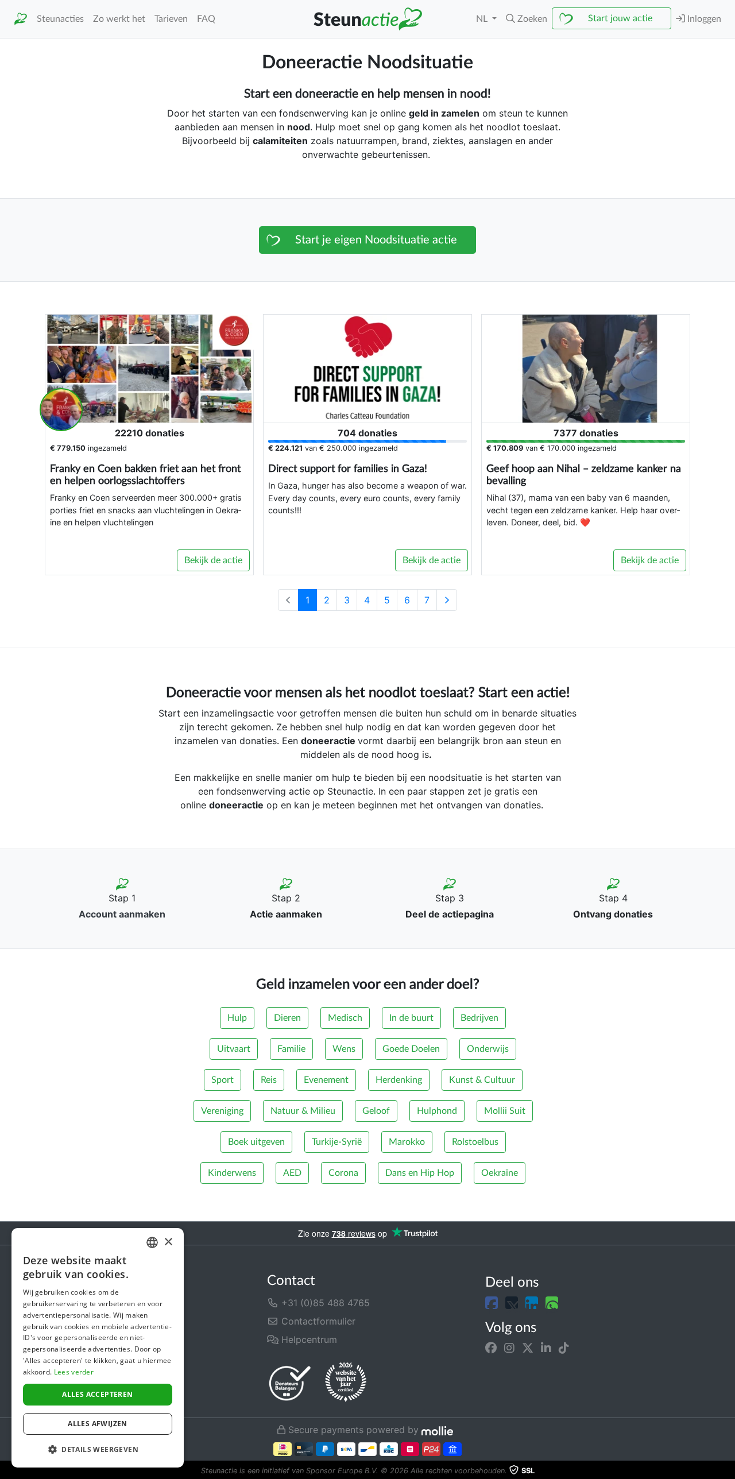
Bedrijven (479, 1018)
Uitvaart (233, 1049)
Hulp (237, 1018)
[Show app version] (727, 1471)
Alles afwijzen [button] (97, 1423)
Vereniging (222, 1111)
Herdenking (399, 1080)
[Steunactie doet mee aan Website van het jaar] (345, 1382)
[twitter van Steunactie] (527, 1347)
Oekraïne (499, 1173)
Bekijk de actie (213, 560)
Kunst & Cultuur (482, 1080)
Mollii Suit (504, 1111)
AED (292, 1173)
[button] (526, 18)
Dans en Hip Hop (419, 1173)
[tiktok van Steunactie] (564, 1347)
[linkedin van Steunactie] (546, 1347)
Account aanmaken (122, 914)
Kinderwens (232, 1173)
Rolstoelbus (475, 1142)
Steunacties (60, 19)
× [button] (168, 1242)
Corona (343, 1173)
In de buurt (411, 1018)
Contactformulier (316, 1321)
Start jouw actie (620, 18)
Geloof (376, 1111)
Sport (222, 1080)
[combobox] (152, 1242)
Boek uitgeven (256, 1142)
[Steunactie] (20, 19)
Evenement (326, 1080)
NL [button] (483, 19)
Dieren (287, 1018)
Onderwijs (488, 1049)
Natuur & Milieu (302, 1111)
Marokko (407, 1142)
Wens (343, 1049)
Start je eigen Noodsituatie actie (376, 240)
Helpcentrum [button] (307, 1339)
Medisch (345, 1018)
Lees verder (74, 1372)
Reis (269, 1080)
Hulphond (437, 1111)
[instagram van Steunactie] (509, 1347)
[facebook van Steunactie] (491, 1347)
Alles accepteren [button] (97, 1394)
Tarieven (171, 19)
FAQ (206, 19)
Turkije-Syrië (337, 1142)
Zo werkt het (119, 19)
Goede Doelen (411, 1049)
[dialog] (97, 1348)
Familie (291, 1049)
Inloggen (703, 19)
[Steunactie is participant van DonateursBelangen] (290, 1382)
